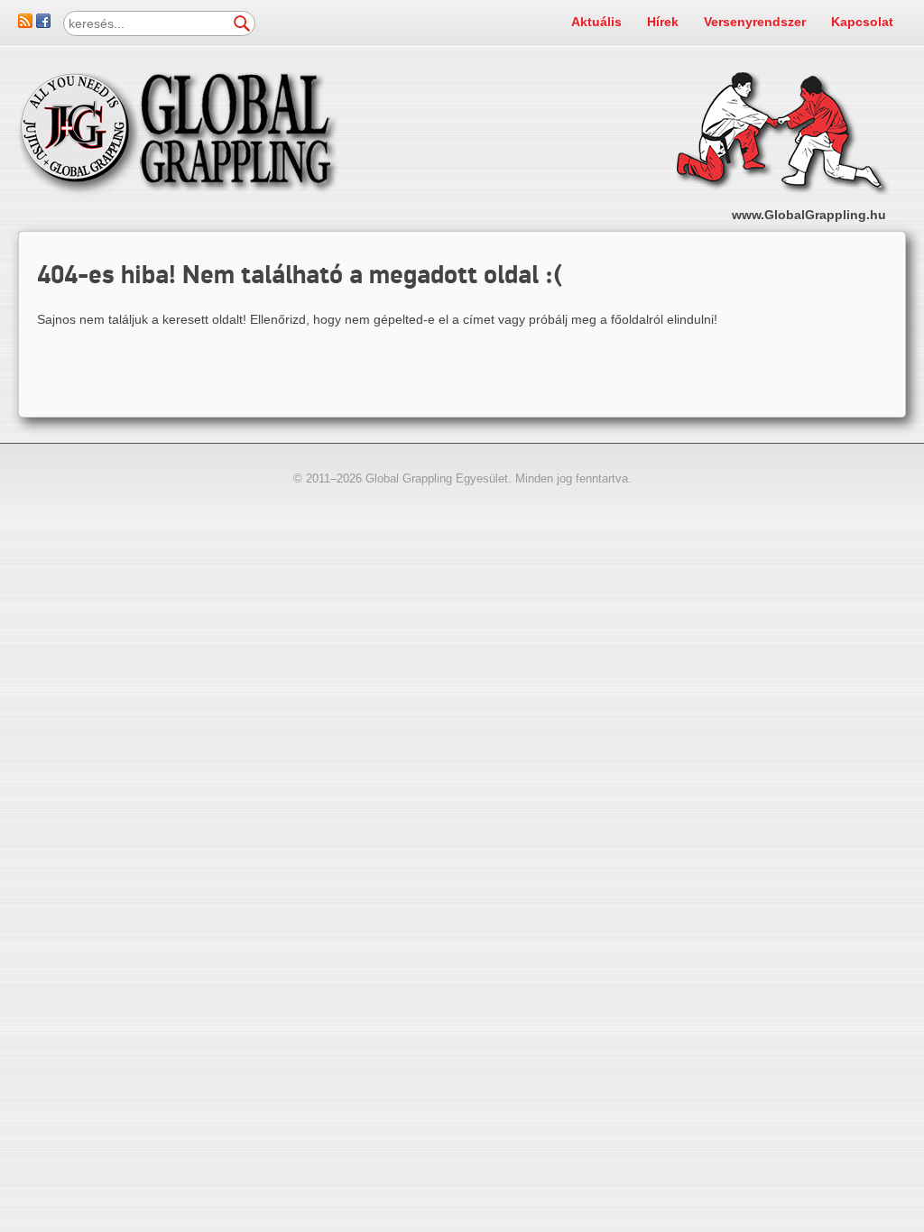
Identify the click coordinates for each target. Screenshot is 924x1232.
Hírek (663, 21)
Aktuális (596, 21)
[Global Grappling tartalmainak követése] (25, 23)
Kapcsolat (862, 21)
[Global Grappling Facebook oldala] (43, 23)
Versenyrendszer (755, 21)
